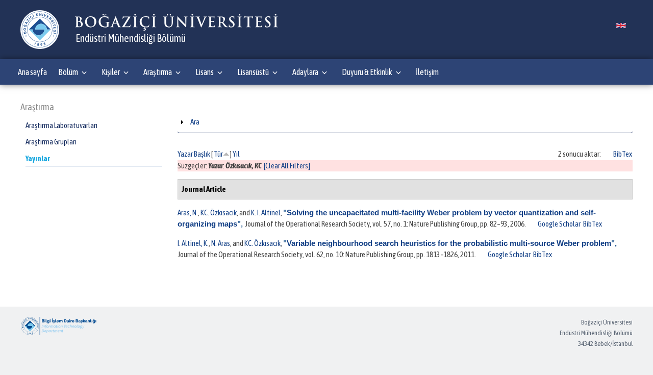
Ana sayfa (32, 72)
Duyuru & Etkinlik (367, 72)
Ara (194, 121)
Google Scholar (559, 223)
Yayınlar (38, 158)
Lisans (204, 72)
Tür (218, 153)
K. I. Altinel (266, 212)
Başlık (202, 153)
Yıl (236, 153)
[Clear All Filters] (287, 165)
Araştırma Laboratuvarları (61, 125)
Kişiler (111, 72)
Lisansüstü (253, 72)
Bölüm (68, 72)
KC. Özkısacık (218, 212)
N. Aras (220, 243)
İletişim (427, 72)
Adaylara (305, 72)
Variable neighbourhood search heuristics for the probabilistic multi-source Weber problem (449, 243)
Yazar (185, 153)
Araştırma (157, 72)
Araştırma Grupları (51, 141)
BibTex (622, 153)
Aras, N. (188, 212)
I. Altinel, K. (193, 243)
